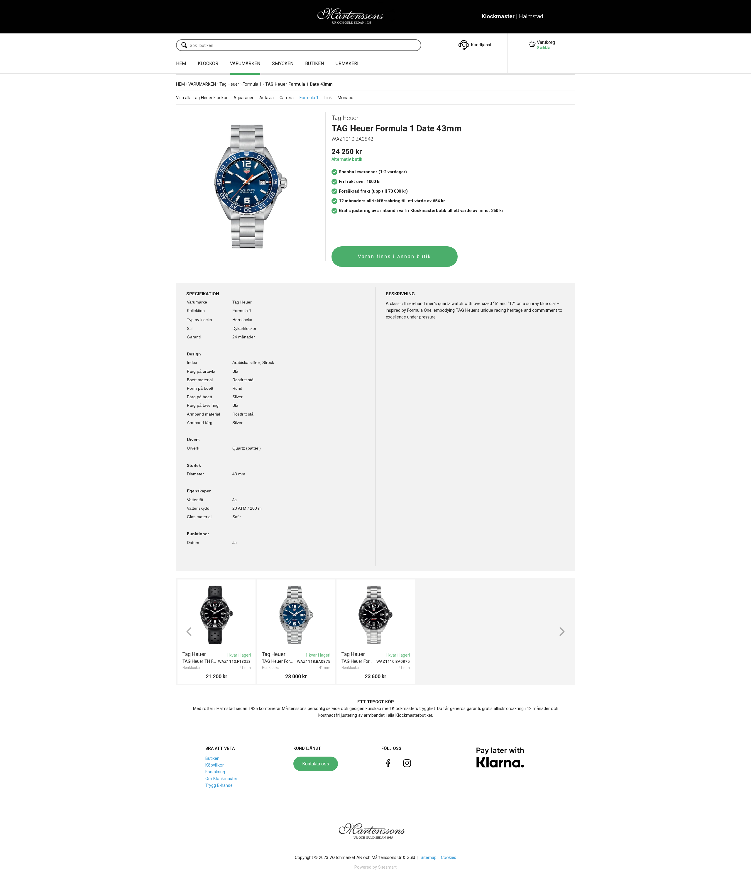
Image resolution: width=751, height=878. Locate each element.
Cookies (448, 857)
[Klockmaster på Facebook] (388, 764)
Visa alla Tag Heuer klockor (202, 98)
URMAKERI (347, 63)
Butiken (212, 758)
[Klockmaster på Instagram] (407, 764)
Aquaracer (243, 98)
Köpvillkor (214, 765)
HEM (181, 63)
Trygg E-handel (219, 785)
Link (328, 98)
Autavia (266, 98)
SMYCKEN (282, 63)
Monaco (345, 98)
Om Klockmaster (221, 778)
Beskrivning (400, 293)
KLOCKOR (208, 63)
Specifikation (202, 293)
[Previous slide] (189, 631)
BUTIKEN (314, 63)
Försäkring (215, 771)
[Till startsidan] (354, 17)
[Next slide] (562, 631)
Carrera (287, 98)
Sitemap (429, 857)
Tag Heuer (229, 84)
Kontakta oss (315, 764)
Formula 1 (252, 84)
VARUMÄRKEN (245, 63)
